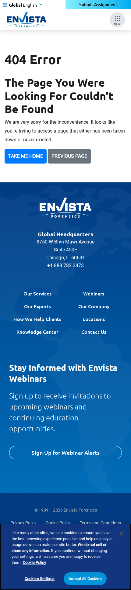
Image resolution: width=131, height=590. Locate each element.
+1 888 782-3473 (65, 265)
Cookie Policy (58, 522)
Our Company (93, 306)
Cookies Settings (40, 578)
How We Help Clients (37, 319)
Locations (94, 319)
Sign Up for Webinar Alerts (66, 452)
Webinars (93, 293)
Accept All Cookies (85, 578)
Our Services (37, 293)
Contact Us (93, 331)
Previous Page (69, 156)
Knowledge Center (37, 331)
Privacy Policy (23, 522)
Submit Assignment (98, 4)
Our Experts (37, 306)
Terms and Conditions (100, 522)
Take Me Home (25, 156)
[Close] (121, 533)
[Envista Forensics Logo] (65, 208)
